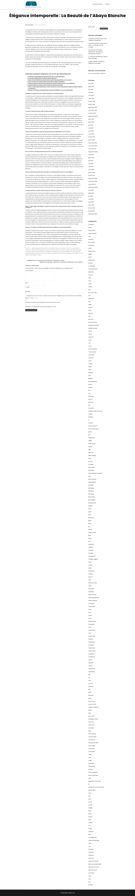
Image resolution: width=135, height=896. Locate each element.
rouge (90, 760)
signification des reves (94, 781)
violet (89, 876)
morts (90, 618)
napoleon (91, 663)
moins (90, 609)
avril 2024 (91, 166)
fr (88, 420)
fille (89, 405)
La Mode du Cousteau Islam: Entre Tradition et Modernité (97, 39)
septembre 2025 (93, 116)
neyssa (90, 666)
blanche (90, 313)
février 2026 (91, 101)
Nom (27, 283)
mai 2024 (90, 163)
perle (89, 692)
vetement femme (93, 861)
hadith (90, 441)
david (89, 369)
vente (90, 843)
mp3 (89, 627)
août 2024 (91, 155)
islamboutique (92, 482)
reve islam (91, 728)
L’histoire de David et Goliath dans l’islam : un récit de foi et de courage (97, 45)
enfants (90, 387)
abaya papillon (92, 233)
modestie (48, 251)
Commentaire (29, 270)
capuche (90, 337)
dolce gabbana (92, 381)
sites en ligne (91, 790)
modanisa (91, 592)
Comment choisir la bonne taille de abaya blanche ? (42, 78)
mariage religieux (93, 559)
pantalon (90, 686)
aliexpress (91, 272)
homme (90, 461)
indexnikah (91, 470)
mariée (90, 565)
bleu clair (90, 319)
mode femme (92, 594)
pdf (89, 689)
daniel (90, 366)
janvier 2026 (91, 104)
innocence (28, 251)
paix (71, 251)
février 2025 (91, 137)
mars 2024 (91, 169)
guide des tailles (77, 250)
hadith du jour (92, 443)
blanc (89, 310)
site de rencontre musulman (96, 787)
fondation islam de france (95, 411)
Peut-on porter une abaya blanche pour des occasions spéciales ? (46, 81)
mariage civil (91, 556)
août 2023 (91, 190)
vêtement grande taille (94, 864)
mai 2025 (90, 128)
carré (89, 340)
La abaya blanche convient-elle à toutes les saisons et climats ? (45, 85)
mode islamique (40, 251)
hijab (89, 449)
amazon (90, 275)
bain (89, 301)
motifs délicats (55, 251)
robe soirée (91, 751)
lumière (34, 251)
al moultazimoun (92, 269)
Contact (107, 4)
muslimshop (91, 642)
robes (90, 754)
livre (89, 541)
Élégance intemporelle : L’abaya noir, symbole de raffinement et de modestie (62, 262)
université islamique (93, 840)
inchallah (90, 464)
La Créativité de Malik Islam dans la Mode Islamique (98, 57)
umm (89, 834)
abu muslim (91, 242)
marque (90, 574)
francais (90, 423)
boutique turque (92, 328)
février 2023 (91, 208)
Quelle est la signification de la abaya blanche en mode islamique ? (46, 76)
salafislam (91, 763)
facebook (91, 396)
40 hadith (91, 224)
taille (89, 811)
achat (90, 248)
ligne (89, 535)
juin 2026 (90, 89)
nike (89, 674)
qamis (90, 710)
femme (90, 399)
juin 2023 (90, 196)
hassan (90, 446)
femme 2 (90, 402)
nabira (90, 660)
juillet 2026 (91, 86)
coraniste (91, 358)
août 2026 (91, 83)
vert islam (91, 849)
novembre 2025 (92, 110)
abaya (90, 227)
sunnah (90, 805)
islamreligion (91, 500)
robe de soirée (92, 737)
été (89, 390)
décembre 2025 (92, 107)
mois (89, 612)
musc (89, 633)
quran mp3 (91, 716)
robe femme (91, 740)
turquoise (90, 831)
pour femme (91, 701)
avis (89, 295)
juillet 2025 (91, 122)
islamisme (91, 491)
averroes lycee (92, 292)
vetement (91, 852)
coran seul (91, 355)
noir (89, 677)
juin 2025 (90, 125)
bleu (89, 316)
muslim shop (91, 636)
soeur (89, 793)
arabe (90, 284)
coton (90, 361)
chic (89, 343)
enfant (90, 384)
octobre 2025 (92, 113)
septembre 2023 (93, 187)
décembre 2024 (92, 143)
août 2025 (91, 119)
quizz (89, 713)
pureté (41, 253)
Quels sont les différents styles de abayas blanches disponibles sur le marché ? (50, 80)
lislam (89, 538)
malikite (90, 547)
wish (89, 882)
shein (89, 778)
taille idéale (33, 255)
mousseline (91, 624)
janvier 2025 (91, 140)
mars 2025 (91, 134)
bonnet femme (92, 322)
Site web (27, 291)
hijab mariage (92, 455)
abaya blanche (36, 248)
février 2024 (91, 172)
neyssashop (91, 671)
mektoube (91, 589)
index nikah (91, 467)
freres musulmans (93, 429)
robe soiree (91, 748)
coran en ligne (92, 352)
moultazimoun (92, 621)
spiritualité (75, 253)
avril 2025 (91, 131)
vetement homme (93, 867)
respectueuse (47, 253)
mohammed (91, 606)
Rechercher (91, 27)
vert (89, 846)
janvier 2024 (91, 175)
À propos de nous (97, 4)
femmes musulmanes (66, 250)
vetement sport (92, 870)
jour (89, 526)
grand (90, 432)
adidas (90, 254)
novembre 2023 (92, 181)
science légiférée (93, 772)
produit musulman (93, 707)
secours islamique (93, 775)
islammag (91, 494)
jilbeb (89, 523)
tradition (39, 255)
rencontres (91, 725)
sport (89, 799)
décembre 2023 (92, 178)
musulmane (91, 648)
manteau (90, 550)
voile (89, 879)
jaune (89, 509)
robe (89, 731)
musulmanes (91, 651)
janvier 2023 (91, 211)
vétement (91, 855)
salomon (90, 769)
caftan (90, 331)
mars (89, 580)
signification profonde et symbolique (62, 253)
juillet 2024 (91, 157)
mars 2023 (91, 205)
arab (89, 281)
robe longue (91, 745)
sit (89, 784)
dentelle (90, 372)
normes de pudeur (65, 251)
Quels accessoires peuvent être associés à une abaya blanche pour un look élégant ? (51, 83)
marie (90, 562)
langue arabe (92, 532)
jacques (90, 506)
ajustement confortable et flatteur (50, 248)
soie (89, 796)
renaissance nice (93, 719)
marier (90, 568)
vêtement (91, 858)
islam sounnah (92, 479)
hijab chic (91, 452)
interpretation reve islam (95, 473)
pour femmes (92, 704)
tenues (90, 817)
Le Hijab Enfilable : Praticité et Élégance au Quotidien (96, 62)
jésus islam (91, 517)
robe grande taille (93, 743)
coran (90, 346)
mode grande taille (93, 597)
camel (90, 334)
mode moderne (92, 600)
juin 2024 (90, 160)
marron (90, 577)
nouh (89, 680)
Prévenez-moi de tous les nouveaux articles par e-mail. (40, 306)
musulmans (91, 654)
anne (89, 278)
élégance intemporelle (31, 250)
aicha (89, 257)
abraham (91, 239)
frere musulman (92, 426)
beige (89, 304)
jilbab (89, 520)
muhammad (91, 630)
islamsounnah (92, 503)
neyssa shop (91, 668)
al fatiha (90, 263)
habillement (91, 438)
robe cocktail (92, 734)
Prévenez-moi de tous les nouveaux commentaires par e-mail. (42, 302)
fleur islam (91, 408)
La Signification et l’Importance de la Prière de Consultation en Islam (44, 260)
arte (89, 290)
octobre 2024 (92, 149)
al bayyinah (91, 260)
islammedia (91, 497)
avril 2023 (91, 202)
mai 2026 (90, 92)
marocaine (91, 571)
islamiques (91, 488)
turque (90, 828)
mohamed (91, 603)
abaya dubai (91, 230)
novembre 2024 (92, 146)
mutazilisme (91, 657)
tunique (90, 822)
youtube (90, 885)
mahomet (91, 544)
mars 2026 (91, 98)
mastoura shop (92, 583)
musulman (91, 645)
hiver (89, 458)
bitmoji (90, 307)
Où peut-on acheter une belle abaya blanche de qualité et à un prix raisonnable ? (50, 90)
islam (89, 476)
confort (68, 248)
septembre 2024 (93, 152)
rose (89, 757)
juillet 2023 (91, 193)
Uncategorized (92, 837)
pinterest (90, 695)
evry (89, 393)
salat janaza (91, 766)
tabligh (90, 808)
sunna (90, 802)
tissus (89, 819)
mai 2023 (90, 199)
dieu (89, 375)
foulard (90, 414)
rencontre (91, 722)
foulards (90, 417)
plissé (89, 698)
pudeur (37, 253)
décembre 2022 (92, 214)
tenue (90, 814)
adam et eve (91, 251)
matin (90, 586)
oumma (90, 683)
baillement (91, 298)
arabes (90, 287)
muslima (90, 639)
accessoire (91, 245)
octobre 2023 (92, 184)
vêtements (91, 873)
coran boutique (92, 349)
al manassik (91, 266)
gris (89, 435)
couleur (90, 364)
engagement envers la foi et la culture (49, 250)
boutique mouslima (93, 325)
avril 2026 (91, 95)
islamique (90, 485)
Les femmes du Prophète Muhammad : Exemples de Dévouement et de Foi (95, 51)
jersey (90, 512)
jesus (89, 515)
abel (89, 236)
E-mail (27, 287)
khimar (90, 529)
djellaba (90, 378)
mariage (90, 553)
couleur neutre (75, 248)
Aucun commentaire (40, 25)
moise (90, 615)
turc (89, 825)
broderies (63, 248)
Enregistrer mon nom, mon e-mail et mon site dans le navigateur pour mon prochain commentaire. (54, 296)
